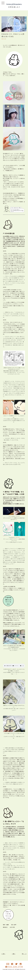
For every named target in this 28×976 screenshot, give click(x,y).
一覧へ (13, 954)
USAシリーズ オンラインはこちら (8, 915)
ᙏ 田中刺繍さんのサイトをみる (8, 600)
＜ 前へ (3, 954)
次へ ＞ (24, 954)
